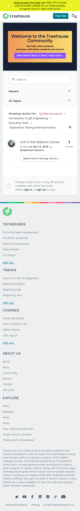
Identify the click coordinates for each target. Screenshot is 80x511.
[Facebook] (32, 496)
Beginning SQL (12, 289)
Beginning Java (12, 295)
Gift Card (8, 389)
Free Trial (60, 15)
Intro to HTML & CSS (15, 324)
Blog (6, 367)
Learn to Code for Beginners (20, 278)
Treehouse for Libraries (17, 434)
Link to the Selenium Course (39, 142)
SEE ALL (8, 262)
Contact (7, 384)
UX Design (9, 255)
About (6, 361)
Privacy (35, 504)
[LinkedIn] (40, 496)
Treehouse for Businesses (18, 439)
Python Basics (11, 329)
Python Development (16, 243)
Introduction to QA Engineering (28, 118)
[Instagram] (47, 496)
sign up (41, 189)
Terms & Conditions (16, 504)
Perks (6, 417)
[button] (8, 5)
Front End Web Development (20, 232)
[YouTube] (24, 496)
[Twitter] (16, 496)
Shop (6, 423)
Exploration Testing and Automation (32, 127)
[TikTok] (55, 496)
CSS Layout (10, 335)
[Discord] (63, 496)
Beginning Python (14, 283)
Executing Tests (18, 123)
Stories (7, 378)
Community (10, 372)
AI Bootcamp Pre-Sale (27, 2)
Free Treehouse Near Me (18, 428)
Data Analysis (11, 249)
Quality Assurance (50, 113)
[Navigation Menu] (74, 16)
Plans (6, 406)
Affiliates (8, 411)
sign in (28, 189)
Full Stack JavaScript (15, 237)
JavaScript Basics (13, 318)
